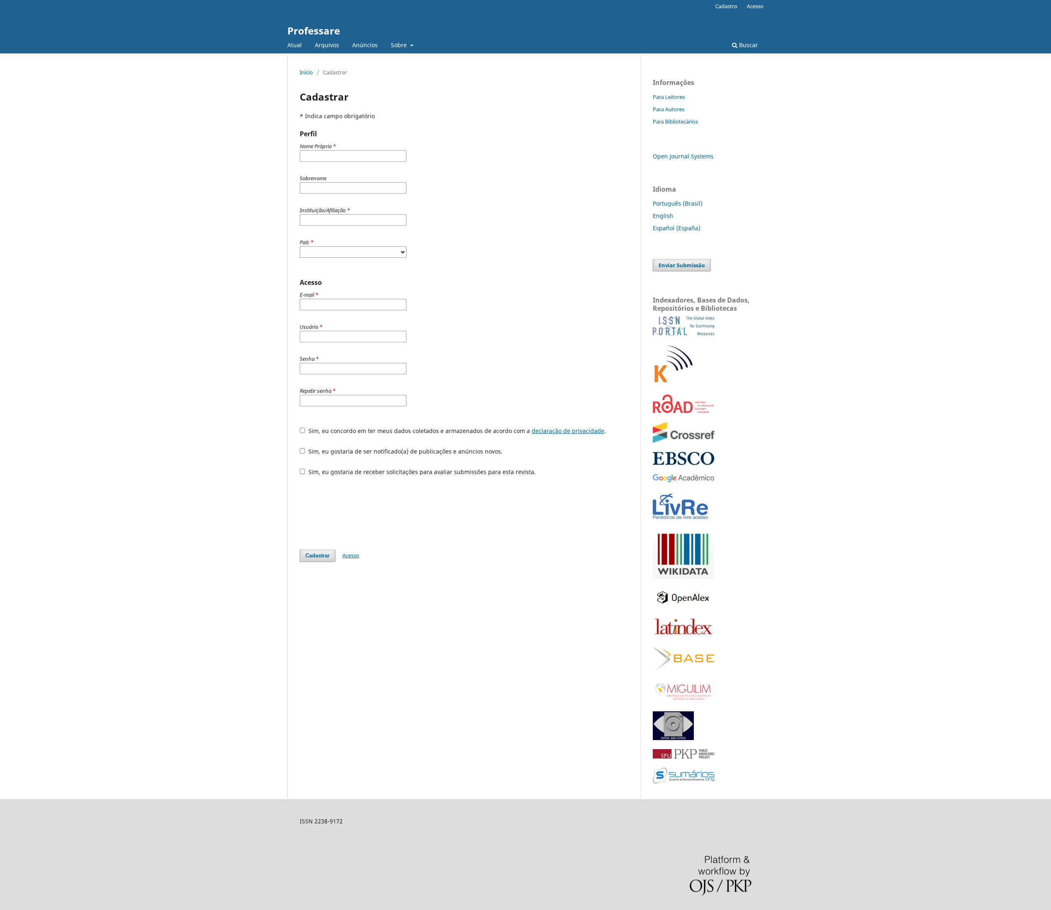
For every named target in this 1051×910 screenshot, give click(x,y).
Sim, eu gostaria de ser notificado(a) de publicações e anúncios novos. (405, 451)
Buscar (747, 45)
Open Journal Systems (683, 156)
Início (306, 72)
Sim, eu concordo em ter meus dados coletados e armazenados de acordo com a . (456, 431)
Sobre (399, 45)
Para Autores (668, 109)
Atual (294, 45)
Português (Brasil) (677, 203)
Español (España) (676, 228)
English (663, 216)
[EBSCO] (683, 463)
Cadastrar (317, 555)
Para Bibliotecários (675, 121)
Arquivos (327, 45)
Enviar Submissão (682, 265)
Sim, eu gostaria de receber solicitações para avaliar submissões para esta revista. (421, 472)
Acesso (755, 6)
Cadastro (726, 6)
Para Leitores (669, 97)
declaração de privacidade (568, 431)
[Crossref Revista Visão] (683, 441)
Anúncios (365, 45)
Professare (313, 30)
